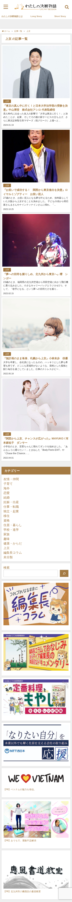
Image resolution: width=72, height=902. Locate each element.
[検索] (64, 573)
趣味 (6, 538)
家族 (6, 534)
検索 (6, 567)
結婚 (6, 497)
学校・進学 (11, 529)
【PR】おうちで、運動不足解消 (19, 840)
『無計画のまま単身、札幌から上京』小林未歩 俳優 (35, 358)
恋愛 (6, 492)
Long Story (36, 16)
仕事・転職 (11, 506)
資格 (6, 520)
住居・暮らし (12, 525)
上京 (7, 101)
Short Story (60, 16)
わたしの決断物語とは (12, 16)
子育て (8, 483)
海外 (6, 488)
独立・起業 (11, 511)
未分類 (8, 557)
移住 (6, 515)
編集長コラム (12, 552)
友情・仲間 (11, 479)
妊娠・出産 (11, 502)
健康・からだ (12, 543)
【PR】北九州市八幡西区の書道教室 (22, 891)
